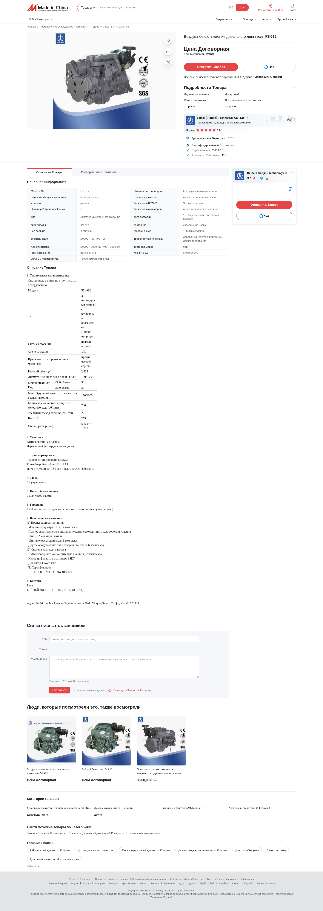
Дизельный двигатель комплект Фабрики (202, 850)
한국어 (192, 883)
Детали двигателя (38, 814)
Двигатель (124, 26)
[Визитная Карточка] (290, 189)
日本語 (203, 883)
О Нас (72, 879)
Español (86, 883)
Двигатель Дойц (276, 850)
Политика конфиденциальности (149, 879)
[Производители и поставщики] (47, 8)
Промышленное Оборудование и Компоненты (64, 26)
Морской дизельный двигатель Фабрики (146, 850)
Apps (265, 19)
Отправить (59, 690)
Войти (292, 10)
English (75, 883)
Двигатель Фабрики (247, 850)
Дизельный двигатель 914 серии (248, 808)
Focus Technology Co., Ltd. (158, 890)
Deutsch (155, 883)
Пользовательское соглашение (111, 879)
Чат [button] (271, 67)
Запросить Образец (268, 77)
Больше (32, 866)
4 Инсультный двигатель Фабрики (50, 850)
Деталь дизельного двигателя (96, 850)
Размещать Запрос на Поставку (129, 690)
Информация (247, 879)
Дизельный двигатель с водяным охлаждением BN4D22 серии (60, 808)
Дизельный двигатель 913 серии (181, 808)
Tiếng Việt (247, 883)
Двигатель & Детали (103, 26)
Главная (31, 26)
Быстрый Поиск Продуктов (221, 879)
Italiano (143, 883)
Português (100, 883)
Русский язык (129, 883)
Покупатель (223, 19)
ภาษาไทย (223, 883)
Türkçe (235, 883)
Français (113, 883)
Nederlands (169, 883)
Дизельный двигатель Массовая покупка (54, 859)
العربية (182, 883)
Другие (98, 814)
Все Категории (41, 19)
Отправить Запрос (211, 67)
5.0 (249, 178)
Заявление (85, 879)
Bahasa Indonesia (266, 883)
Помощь (248, 19)
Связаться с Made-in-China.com (186, 879)
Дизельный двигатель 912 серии (113, 808)
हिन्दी (212, 883)
